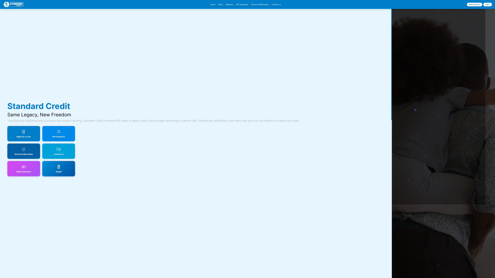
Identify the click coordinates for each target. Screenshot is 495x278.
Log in (487, 4)
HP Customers (242, 4)
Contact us (276, 4)
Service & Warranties (260, 4)
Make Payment (474, 4)
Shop (220, 4)
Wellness (229, 4)
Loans (212, 4)
